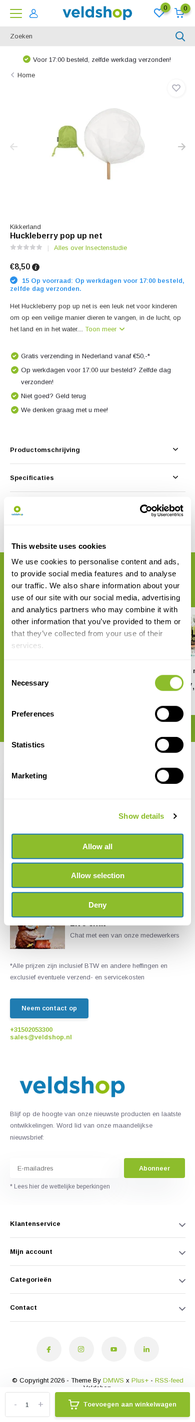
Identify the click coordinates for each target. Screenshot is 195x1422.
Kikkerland (25, 227)
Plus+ (140, 1380)
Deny (97, 904)
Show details (141, 816)
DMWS (113, 1380)
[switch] (169, 713)
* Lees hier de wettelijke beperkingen (60, 1186)
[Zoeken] (181, 36)
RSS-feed (169, 1380)
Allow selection (97, 875)
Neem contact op (49, 1008)
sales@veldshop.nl (41, 1037)
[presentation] (14, 147)
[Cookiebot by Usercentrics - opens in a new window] (140, 510)
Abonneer (154, 1168)
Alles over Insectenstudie (90, 247)
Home (26, 75)
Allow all (97, 846)
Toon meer (101, 329)
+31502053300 (31, 1029)
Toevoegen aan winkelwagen (129, 1404)
